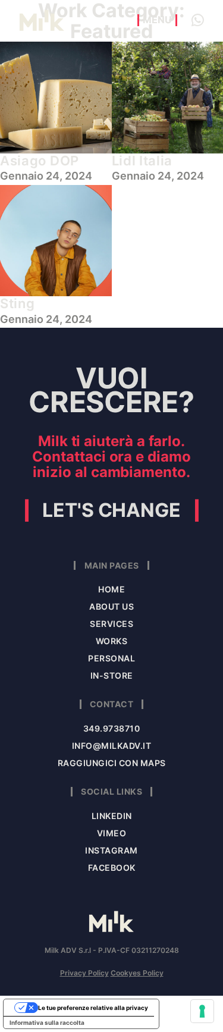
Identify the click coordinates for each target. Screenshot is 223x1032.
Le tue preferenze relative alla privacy (93, 1007)
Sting (17, 303)
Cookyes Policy (137, 973)
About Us (111, 606)
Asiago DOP (39, 160)
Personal (111, 658)
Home (111, 589)
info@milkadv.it (112, 746)
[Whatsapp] (197, 20)
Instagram (111, 850)
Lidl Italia (142, 160)
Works (112, 641)
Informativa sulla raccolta (47, 1022)
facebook (112, 867)
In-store (111, 675)
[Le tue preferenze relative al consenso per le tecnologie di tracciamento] (202, 1011)
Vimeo (112, 833)
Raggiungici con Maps (112, 763)
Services (111, 624)
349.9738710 (111, 728)
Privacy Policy (84, 973)
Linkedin (112, 816)
